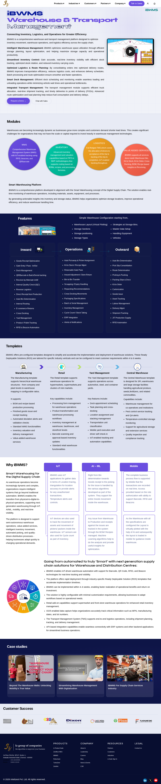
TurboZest (56, 763)
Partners (110, 748)
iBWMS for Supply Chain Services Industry (125, 687)
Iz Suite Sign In (112, 759)
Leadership (84, 752)
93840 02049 (15, 762)
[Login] (147, 3)
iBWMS (55, 755)
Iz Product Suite (58, 748)
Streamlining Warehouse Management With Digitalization (78, 687)
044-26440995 (15, 760)
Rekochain (56, 759)
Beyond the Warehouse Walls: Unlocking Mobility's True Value (30, 687)
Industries (111, 755)
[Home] (154, 3)
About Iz (83, 748)
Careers (83, 755)
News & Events (85, 763)
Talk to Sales (136, 3)
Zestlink (55, 766)
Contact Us (138, 748)
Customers (111, 752)
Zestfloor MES (57, 752)
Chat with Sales (42, 101)
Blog (81, 759)
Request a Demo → (18, 101)
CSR (82, 766)
